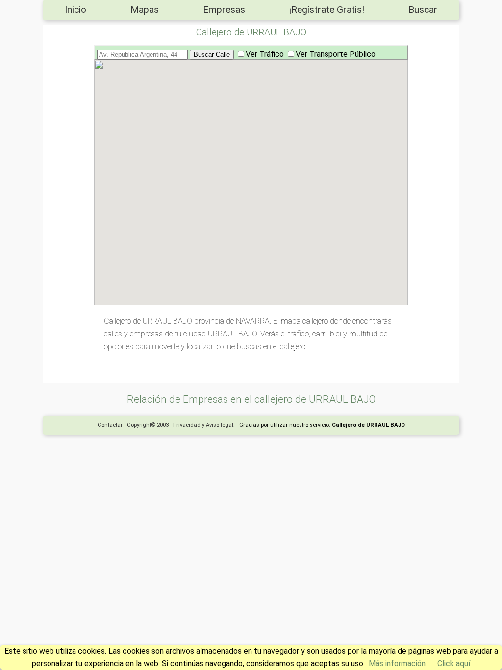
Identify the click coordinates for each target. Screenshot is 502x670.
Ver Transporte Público (336, 54)
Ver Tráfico (265, 54)
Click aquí (453, 663)
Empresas (224, 9)
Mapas (144, 9)
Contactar (110, 425)
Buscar (422, 9)
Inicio (75, 9)
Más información (397, 663)
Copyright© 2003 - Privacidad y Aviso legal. (181, 425)
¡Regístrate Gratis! (326, 9)
